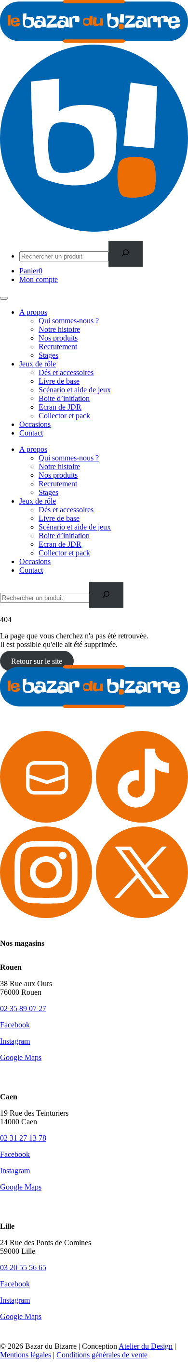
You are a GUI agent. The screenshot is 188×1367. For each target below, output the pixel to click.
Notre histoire (59, 329)
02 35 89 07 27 (23, 1008)
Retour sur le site (36, 661)
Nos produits (58, 338)
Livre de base (59, 381)
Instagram (15, 1041)
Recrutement (58, 346)
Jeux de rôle (37, 364)
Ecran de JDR (60, 407)
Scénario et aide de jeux (75, 390)
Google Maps (20, 1057)
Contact (31, 433)
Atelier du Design (146, 1346)
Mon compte (38, 279)
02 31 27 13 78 (23, 1138)
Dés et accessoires (66, 372)
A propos (33, 312)
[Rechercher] (125, 254)
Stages (48, 355)
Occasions (35, 424)
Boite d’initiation (64, 398)
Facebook (15, 1025)
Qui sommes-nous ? (69, 321)
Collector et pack (64, 416)
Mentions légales (25, 1355)
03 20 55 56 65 (23, 1267)
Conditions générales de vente (102, 1355)
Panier (30, 271)
